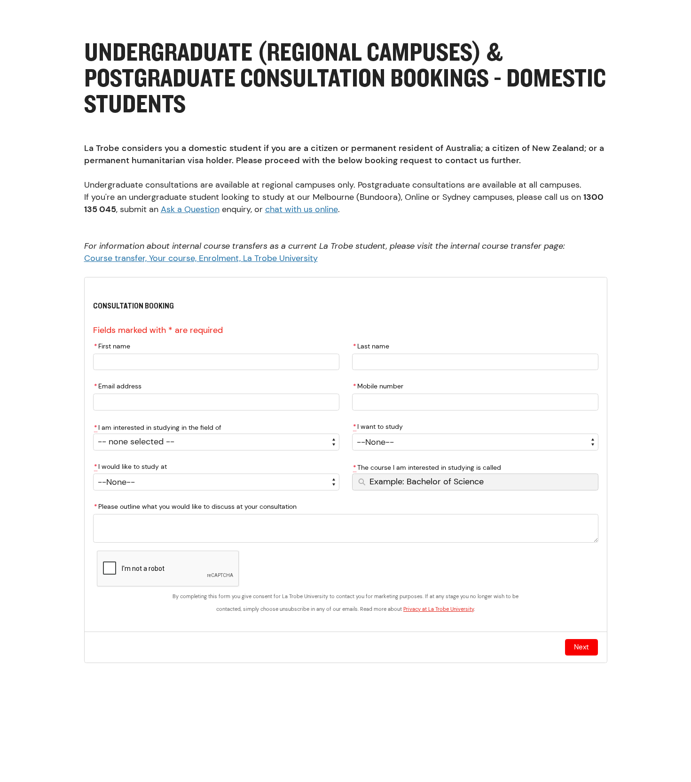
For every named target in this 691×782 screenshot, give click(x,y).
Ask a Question (190, 209)
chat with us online (301, 209)
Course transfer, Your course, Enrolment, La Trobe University (201, 258)
